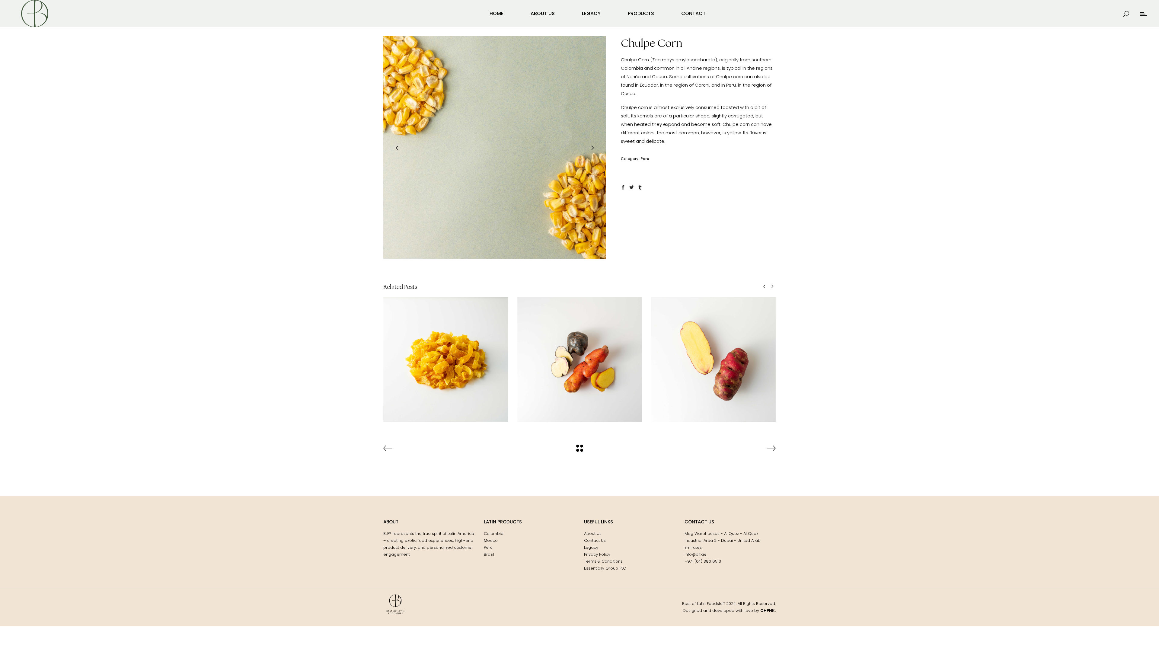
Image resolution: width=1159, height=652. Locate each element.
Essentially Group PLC (605, 568)
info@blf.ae (696, 554)
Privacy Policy (597, 554)
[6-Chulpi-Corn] (494, 147)
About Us (593, 533)
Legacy (591, 547)
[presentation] (396, 147)
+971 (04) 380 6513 (703, 561)
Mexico (491, 540)
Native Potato (580, 354)
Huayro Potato (713, 354)
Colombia (493, 533)
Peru (644, 158)
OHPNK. (768, 610)
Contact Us (595, 540)
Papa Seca (445, 354)
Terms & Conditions (603, 561)
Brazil (489, 554)
